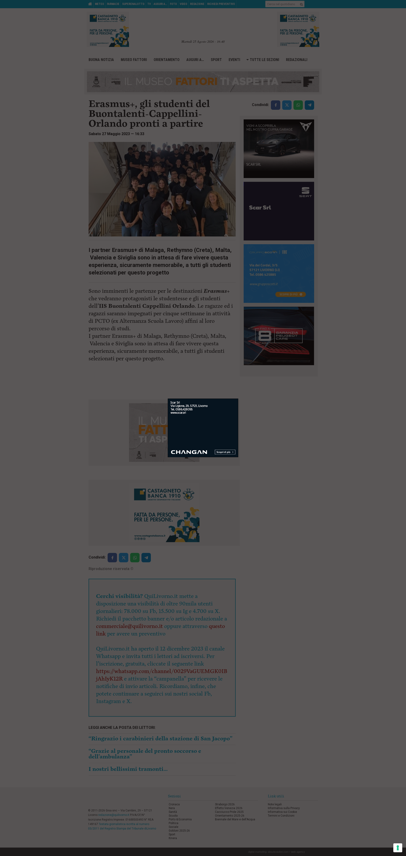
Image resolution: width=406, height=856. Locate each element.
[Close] (238, 399)
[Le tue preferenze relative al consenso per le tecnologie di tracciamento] (397, 847)
